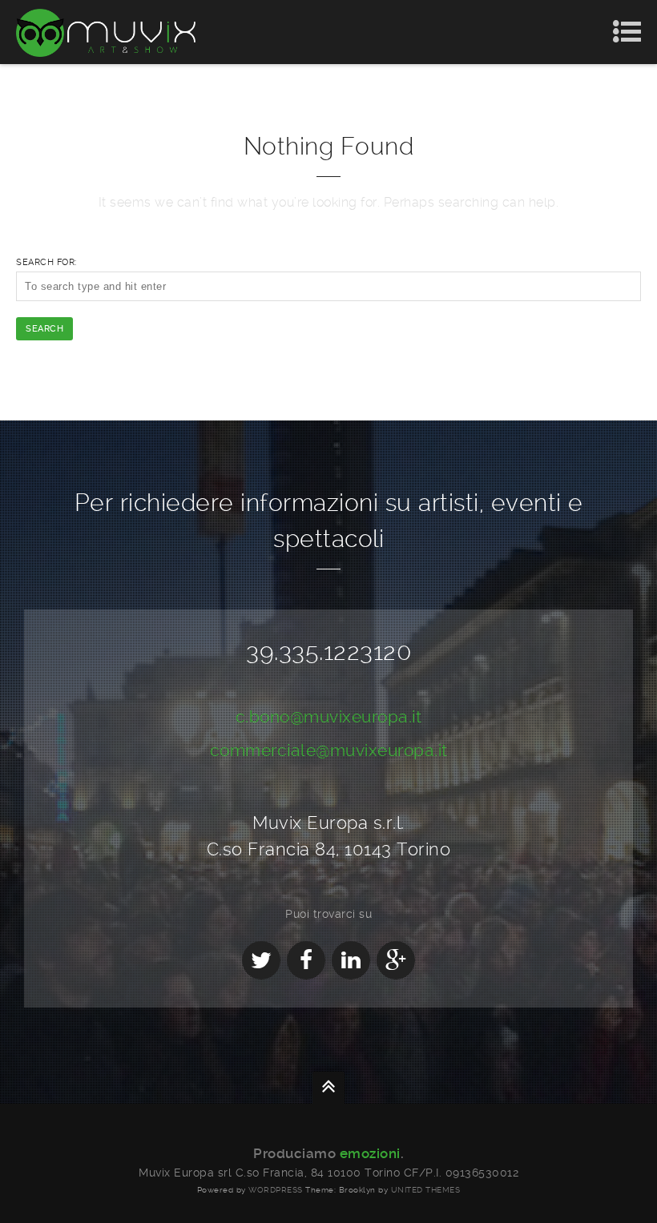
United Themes (426, 1189)
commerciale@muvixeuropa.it (329, 750)
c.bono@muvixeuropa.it (329, 716)
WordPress (275, 1189)
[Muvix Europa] (105, 32)
